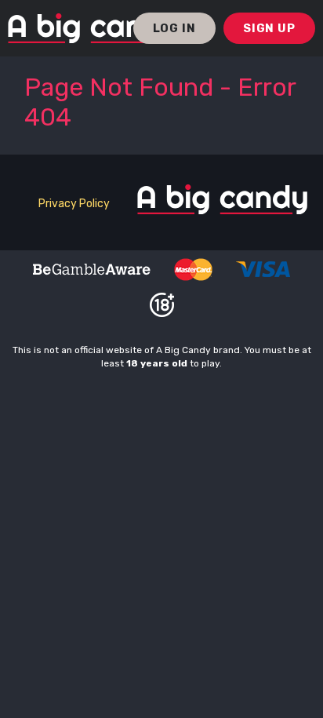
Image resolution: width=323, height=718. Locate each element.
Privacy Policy (74, 203)
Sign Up (269, 28)
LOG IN (174, 28)
